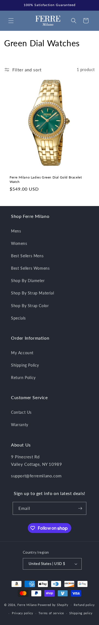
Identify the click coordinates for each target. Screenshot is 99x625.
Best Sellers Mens (27, 255)
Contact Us (21, 412)
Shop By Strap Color (30, 305)
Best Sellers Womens (30, 268)
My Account (22, 352)
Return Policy (23, 377)
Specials (18, 318)
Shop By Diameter (28, 280)
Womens (19, 243)
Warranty (19, 424)
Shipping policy (81, 613)
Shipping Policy (25, 365)
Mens (16, 231)
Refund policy (84, 605)
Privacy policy (22, 613)
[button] (11, 21)
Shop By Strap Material (32, 293)
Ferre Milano (27, 604)
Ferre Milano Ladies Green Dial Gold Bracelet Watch (46, 179)
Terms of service (51, 613)
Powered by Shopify (53, 604)
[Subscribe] (80, 508)
